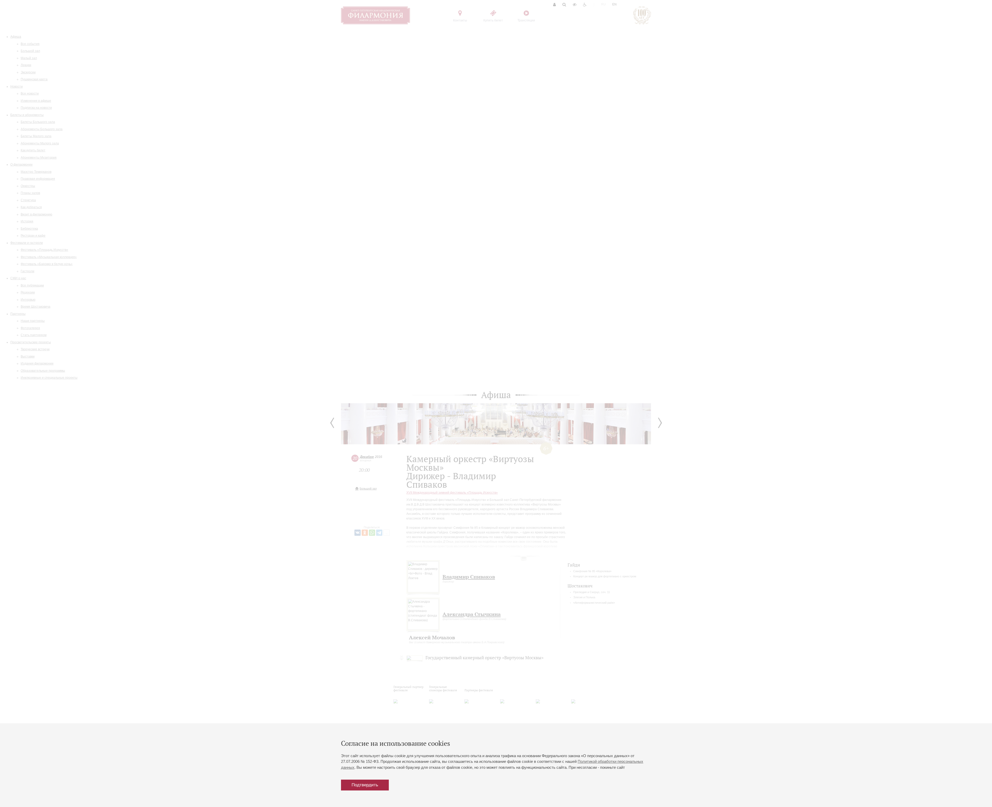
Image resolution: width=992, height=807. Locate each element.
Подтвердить (365, 784)
